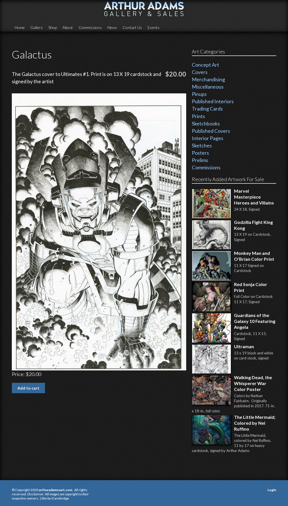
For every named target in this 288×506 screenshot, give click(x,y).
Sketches (202, 145)
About (67, 27)
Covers (200, 72)
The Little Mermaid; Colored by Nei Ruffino (254, 422)
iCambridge (60, 498)
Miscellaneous (208, 87)
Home (20, 27)
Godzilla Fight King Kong (253, 225)
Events (153, 27)
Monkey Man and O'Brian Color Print (254, 256)
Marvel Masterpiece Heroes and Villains (254, 196)
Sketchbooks (206, 123)
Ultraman (244, 346)
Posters (200, 153)
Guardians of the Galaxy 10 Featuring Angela (254, 321)
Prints (198, 116)
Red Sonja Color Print (250, 287)
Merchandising (208, 79)
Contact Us (132, 27)
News (112, 27)
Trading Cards (207, 108)
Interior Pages (207, 138)
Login (271, 490)
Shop (52, 27)
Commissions (90, 27)
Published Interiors (213, 101)
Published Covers (211, 131)
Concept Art (205, 65)
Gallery (36, 27)
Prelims (200, 160)
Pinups (199, 94)
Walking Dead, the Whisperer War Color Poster (253, 383)
